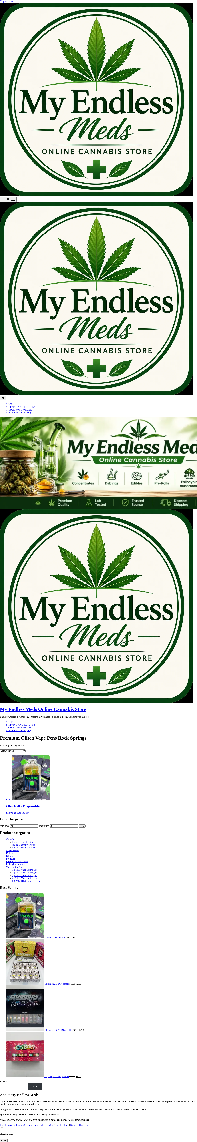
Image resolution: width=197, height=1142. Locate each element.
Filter (82, 826)
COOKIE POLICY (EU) (18, 412)
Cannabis (10, 839)
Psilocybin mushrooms (17, 864)
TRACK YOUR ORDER (19, 409)
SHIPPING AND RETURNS (21, 407)
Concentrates (12, 850)
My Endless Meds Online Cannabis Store (43, 709)
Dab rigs (10, 853)
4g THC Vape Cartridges (24, 878)
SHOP (9, 404)
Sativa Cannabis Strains (23, 847)
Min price (4, 826)
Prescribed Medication (17, 861)
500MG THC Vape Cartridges (27, 881)
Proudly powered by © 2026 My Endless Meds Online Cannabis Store (34, 1125)
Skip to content (7, 1)
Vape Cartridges (14, 867)
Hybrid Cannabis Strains (24, 842)
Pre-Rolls (10, 858)
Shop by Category (79, 1125)
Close (3, 1140)
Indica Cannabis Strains (23, 845)
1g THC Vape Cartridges (24, 869)
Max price (44, 826)
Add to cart (23, 812)
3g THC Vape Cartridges (24, 875)
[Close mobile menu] (3, 398)
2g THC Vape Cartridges (24, 872)
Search (3, 1081)
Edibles (9, 856)
